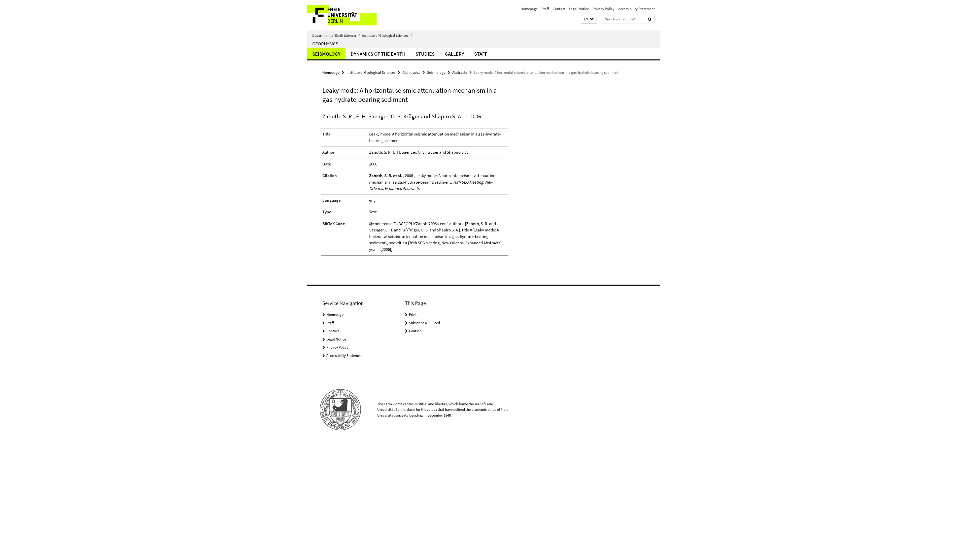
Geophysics (325, 44)
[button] (589, 19)
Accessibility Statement (636, 8)
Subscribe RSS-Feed (424, 322)
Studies (425, 54)
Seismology (326, 54)
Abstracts (459, 72)
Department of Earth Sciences (336, 35)
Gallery (454, 54)
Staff (545, 8)
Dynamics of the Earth (378, 54)
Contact (559, 8)
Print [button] (413, 314)
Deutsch (415, 330)
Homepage (529, 8)
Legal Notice (579, 8)
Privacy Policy (603, 8)
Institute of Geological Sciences (387, 35)
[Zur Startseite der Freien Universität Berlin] (349, 15)
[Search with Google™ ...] (649, 19)
